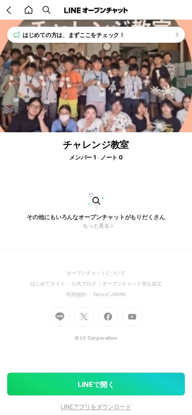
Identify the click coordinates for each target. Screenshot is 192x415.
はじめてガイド (50, 284)
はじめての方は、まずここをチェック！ (74, 34)
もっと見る (96, 225)
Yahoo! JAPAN (108, 294)
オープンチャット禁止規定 (132, 284)
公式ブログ (86, 284)
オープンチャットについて (96, 273)
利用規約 (79, 294)
